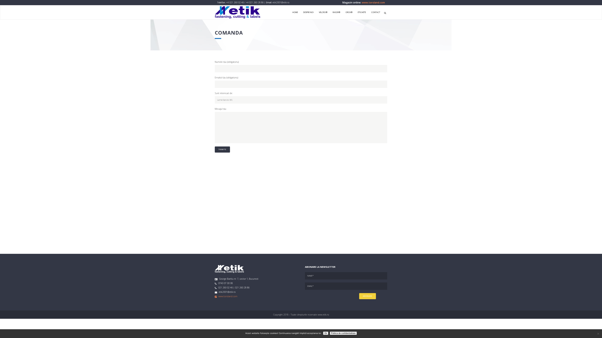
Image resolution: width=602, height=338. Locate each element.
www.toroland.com (373, 2)
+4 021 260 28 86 (255, 2)
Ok (325, 333)
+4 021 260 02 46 (235, 2)
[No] (598, 333)
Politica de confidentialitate (343, 333)
